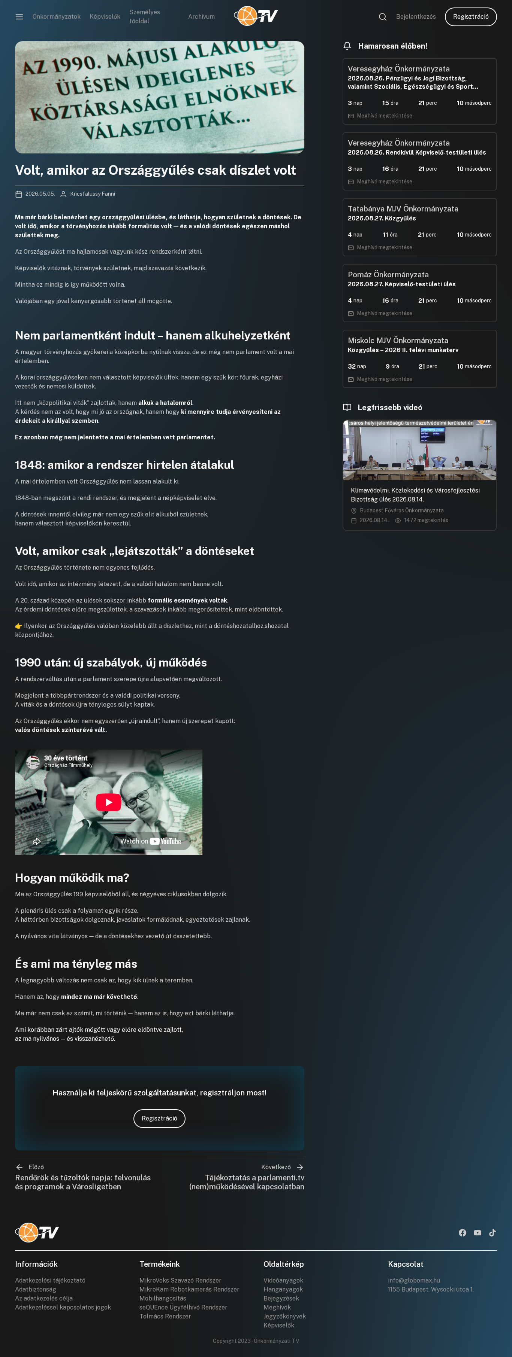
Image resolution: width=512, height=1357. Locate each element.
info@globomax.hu (414, 1280)
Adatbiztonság (35, 1289)
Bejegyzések (281, 1298)
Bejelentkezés (416, 16)
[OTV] (256, 17)
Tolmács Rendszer (165, 1316)
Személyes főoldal (144, 17)
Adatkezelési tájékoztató (50, 1280)
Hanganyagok (283, 1289)
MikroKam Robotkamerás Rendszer (189, 1289)
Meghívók (277, 1307)
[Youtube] (477, 1233)
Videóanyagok (283, 1280)
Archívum (201, 16)
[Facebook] (462, 1233)
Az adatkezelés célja (44, 1298)
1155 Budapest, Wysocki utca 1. (431, 1289)
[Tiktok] (492, 1233)
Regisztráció (471, 16)
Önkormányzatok (57, 16)
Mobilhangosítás (162, 1298)
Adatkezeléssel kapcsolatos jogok (63, 1307)
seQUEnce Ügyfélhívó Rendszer (183, 1307)
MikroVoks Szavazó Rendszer (180, 1280)
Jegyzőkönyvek (284, 1316)
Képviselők (105, 16)
